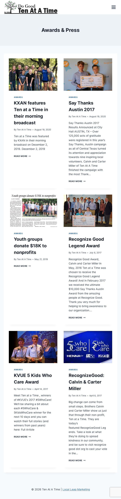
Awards (18, 97)
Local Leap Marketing (76, 489)
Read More (21, 156)
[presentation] (33, 74)
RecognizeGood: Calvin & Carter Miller (86, 382)
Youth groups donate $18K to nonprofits (30, 245)
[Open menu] (113, 7)
